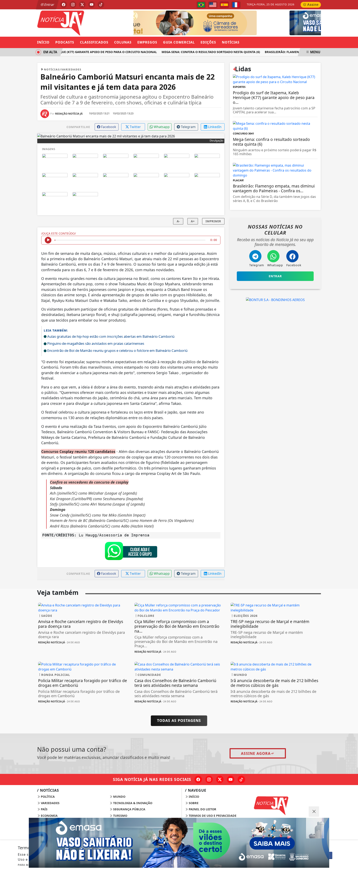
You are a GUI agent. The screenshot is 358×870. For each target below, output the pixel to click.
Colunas (123, 42)
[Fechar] (314, 811)
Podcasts (64, 42)
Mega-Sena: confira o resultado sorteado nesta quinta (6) (203, 52)
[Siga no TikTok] (101, 4)
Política (47, 797)
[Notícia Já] (82, 22)
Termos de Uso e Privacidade (212, 816)
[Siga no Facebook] (63, 4)
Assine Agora (256, 753)
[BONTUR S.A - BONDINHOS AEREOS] (275, 299)
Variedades (49, 803)
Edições (208, 42)
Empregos (147, 42)
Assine (312, 4)
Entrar (49, 4)
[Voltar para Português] (201, 4)
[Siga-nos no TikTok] (241, 779)
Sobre (193, 803)
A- (178, 221)
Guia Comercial (179, 42)
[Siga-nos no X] (220, 779)
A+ (193, 221)
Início (43, 42)
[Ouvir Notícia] (48, 240)
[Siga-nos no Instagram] (209, 779)
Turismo (119, 816)
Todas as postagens (179, 720)
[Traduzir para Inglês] (212, 4)
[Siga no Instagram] (73, 4)
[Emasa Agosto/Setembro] (247, 22)
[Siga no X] (82, 4)
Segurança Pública (128, 809)
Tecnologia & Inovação (132, 803)
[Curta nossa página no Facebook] (198, 779)
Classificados (94, 42)
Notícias (230, 42)
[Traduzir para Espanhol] (224, 4)
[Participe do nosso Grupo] (131, 552)
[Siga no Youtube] (91, 4)
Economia (49, 816)
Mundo (118, 797)
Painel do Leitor (202, 809)
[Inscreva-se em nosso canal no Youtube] (230, 779)
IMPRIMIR (213, 221)
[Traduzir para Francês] (236, 4)
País (43, 809)
